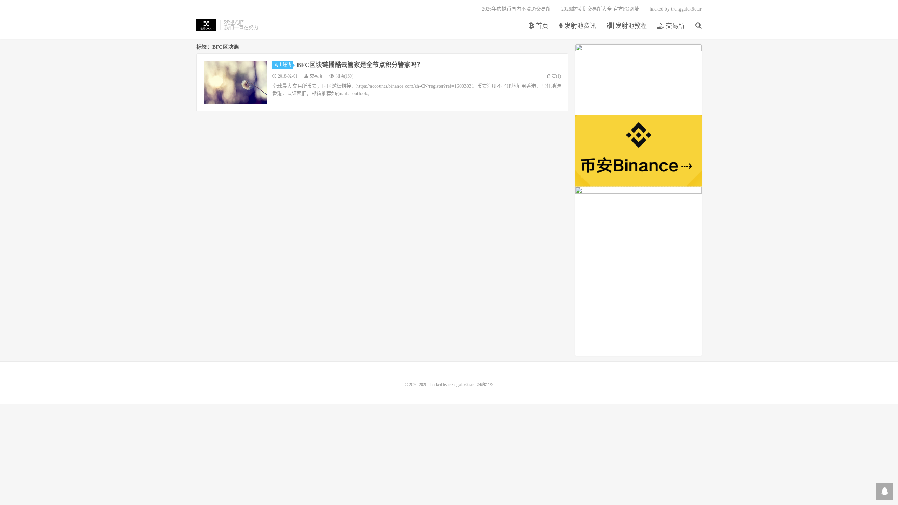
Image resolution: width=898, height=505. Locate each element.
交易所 (674, 25)
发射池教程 (630, 25)
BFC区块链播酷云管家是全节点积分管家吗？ (360, 64)
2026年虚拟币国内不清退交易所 (516, 9)
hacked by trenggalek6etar (206, 25)
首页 (541, 25)
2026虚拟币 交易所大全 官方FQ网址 (600, 9)
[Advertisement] (638, 307)
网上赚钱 (282, 64)
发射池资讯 (579, 25)
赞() (556, 76)
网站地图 (485, 384)
